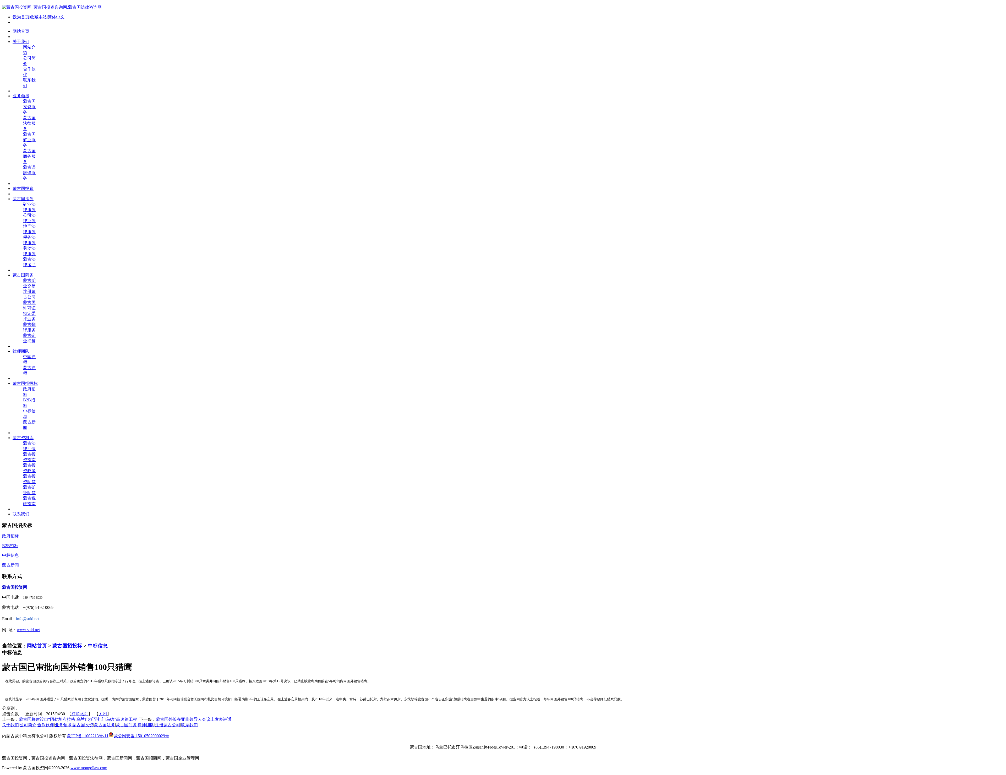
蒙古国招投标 (67, 645)
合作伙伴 (45, 725)
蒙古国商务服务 (29, 156)
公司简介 (28, 725)
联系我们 (189, 725)
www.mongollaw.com (88, 768)
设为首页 (21, 17)
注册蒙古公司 (167, 725)
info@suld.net (27, 618)
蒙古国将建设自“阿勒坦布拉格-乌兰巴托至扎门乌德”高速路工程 (78, 719)
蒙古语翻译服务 (29, 173)
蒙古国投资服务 (29, 106)
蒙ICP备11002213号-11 (87, 736)
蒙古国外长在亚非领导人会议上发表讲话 (193, 719)
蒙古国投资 (82, 725)
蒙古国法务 (104, 725)
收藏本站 (38, 17)
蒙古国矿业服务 (29, 140)
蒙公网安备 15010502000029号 (141, 736)
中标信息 (98, 645)
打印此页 (79, 714)
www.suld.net (28, 629)
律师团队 (146, 725)
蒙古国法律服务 (29, 123)
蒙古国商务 (126, 725)
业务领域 (63, 725)
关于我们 (10, 725)
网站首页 (37, 645)
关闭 (103, 714)
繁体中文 (56, 17)
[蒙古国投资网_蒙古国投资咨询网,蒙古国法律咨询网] (52, 7)
